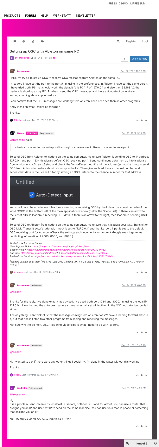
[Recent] (23, 41)
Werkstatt (62, 15)
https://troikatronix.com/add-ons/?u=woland (83, 253)
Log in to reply (139, 58)
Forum (30, 15)
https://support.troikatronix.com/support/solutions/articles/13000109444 (74, 256)
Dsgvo (123, 3)
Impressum (137, 3)
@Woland (37, 285)
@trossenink (48, 133)
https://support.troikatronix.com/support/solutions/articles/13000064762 (66, 249)
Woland (21, 133)
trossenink (23, 71)
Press (112, 3)
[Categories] (14, 41)
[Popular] (33, 41)
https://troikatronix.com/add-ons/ (38, 253)
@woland (15, 291)
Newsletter (85, 15)
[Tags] (42, 41)
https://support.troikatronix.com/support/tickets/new (61, 246)
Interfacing (22, 57)
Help (44, 15)
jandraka (22, 388)
